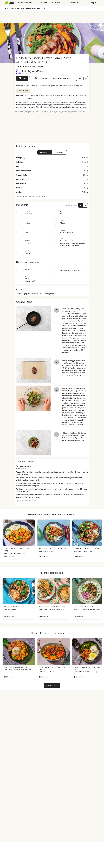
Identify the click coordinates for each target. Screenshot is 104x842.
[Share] (85, 78)
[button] (52, 205)
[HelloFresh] (9, 2)
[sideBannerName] (52, 128)
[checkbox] (17, 66)
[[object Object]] (80, 78)
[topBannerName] (52, 17)
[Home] (5, 8)
